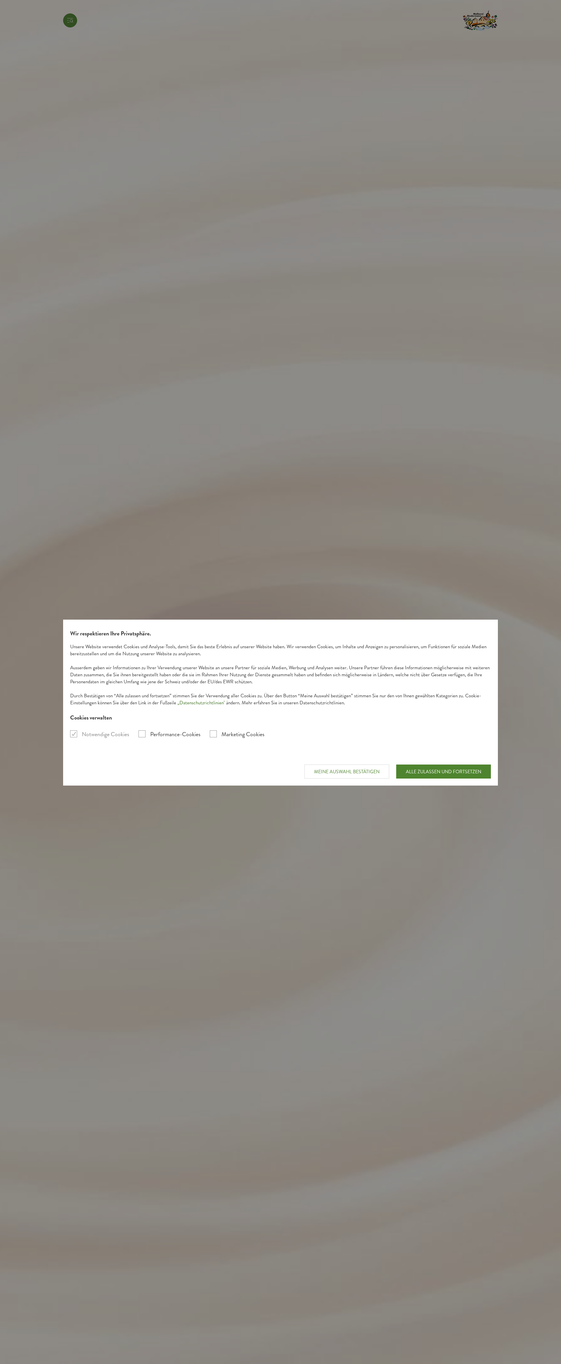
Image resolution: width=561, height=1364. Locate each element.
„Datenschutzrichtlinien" (201, 702)
